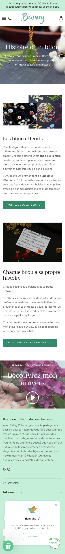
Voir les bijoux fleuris (23, 205)
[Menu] (4, 18)
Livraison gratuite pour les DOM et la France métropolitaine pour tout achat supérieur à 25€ (32, 5)
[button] (32, 397)
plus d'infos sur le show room (30, 342)
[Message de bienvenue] (54, 543)
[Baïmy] (32, 18)
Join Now (33, 536)
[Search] (12, 18)
